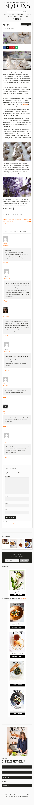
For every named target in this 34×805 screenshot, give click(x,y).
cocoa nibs (25, 104)
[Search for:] (14, 11)
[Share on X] (7, 47)
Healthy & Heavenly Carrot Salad (24, 220)
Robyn (4, 384)
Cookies (15, 214)
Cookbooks (20, 14)
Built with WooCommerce (21, 796)
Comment (8, 476)
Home (5, 14)
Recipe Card (26, 24)
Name (7, 496)
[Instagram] (20, 19)
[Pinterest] (18, 19)
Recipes (11, 14)
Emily (4, 314)
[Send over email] (16, 47)
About (29, 14)
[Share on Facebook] (4, 47)
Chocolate (10, 214)
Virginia (5, 243)
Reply (4, 262)
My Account (24, 16)
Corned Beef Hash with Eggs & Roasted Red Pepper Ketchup (10, 221)
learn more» (23, 598)
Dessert (19, 214)
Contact (9, 16)
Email (6, 503)
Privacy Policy (9, 796)
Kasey (4, 411)
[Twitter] (16, 19)
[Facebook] (14, 19)
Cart (15, 16)
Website (7, 510)
